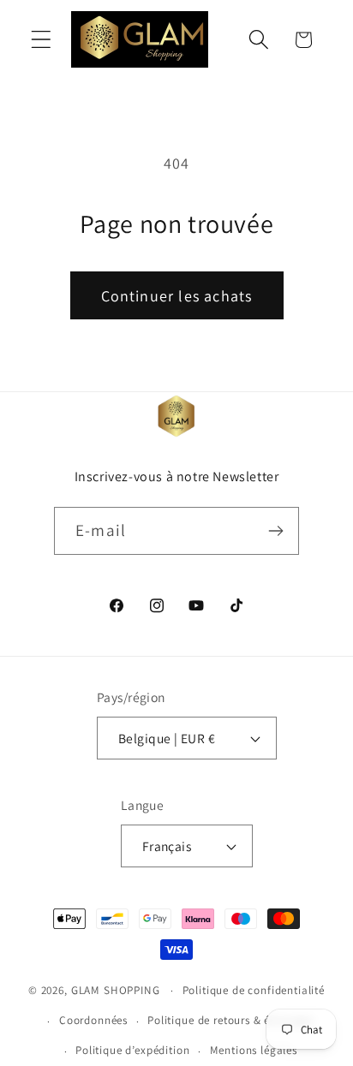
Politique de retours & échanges (230, 1020)
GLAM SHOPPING (115, 990)
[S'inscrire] (275, 531)
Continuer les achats (177, 296)
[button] (41, 40)
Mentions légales (253, 1050)
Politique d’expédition (132, 1050)
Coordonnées (93, 1020)
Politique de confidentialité (254, 990)
